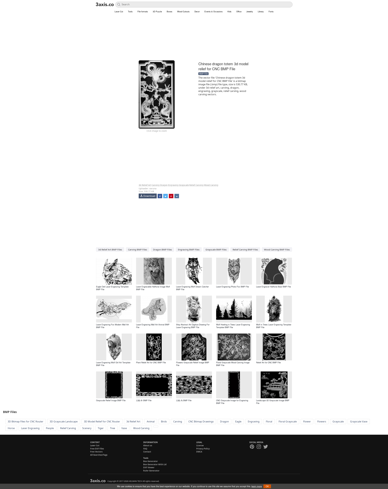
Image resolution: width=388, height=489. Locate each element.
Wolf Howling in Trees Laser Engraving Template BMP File (233, 326)
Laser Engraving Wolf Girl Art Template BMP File (113, 364)
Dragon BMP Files (162, 249)
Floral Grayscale (288, 421)
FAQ (145, 448)
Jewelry (249, 11)
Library (261, 11)
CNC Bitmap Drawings (201, 421)
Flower (307, 421)
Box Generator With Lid (154, 464)
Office (238, 11)
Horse (11, 428)
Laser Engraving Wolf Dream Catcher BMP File (192, 288)
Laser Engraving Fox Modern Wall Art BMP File (112, 326)
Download (149, 196)
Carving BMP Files (137, 249)
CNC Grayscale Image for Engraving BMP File (232, 402)
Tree (112, 428)
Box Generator (150, 461)
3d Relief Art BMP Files (110, 249)
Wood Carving (211, 185)
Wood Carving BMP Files (277, 249)
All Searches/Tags (98, 455)
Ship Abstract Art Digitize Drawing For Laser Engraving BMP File (192, 326)
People (50, 428)
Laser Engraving (30, 428)
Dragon (164, 185)
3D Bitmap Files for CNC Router (25, 421)
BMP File (203, 73)
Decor (197, 11)
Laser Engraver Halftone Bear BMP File (273, 286)
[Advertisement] (194, 38)
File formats (142, 11)
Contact (147, 451)
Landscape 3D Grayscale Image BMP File (272, 402)
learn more (256, 486)
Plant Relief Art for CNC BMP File (151, 362)
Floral (269, 421)
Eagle (238, 421)
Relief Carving (196, 185)
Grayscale (184, 185)
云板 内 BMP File (183, 400)
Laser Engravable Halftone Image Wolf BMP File (153, 288)
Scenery (86, 428)
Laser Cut (119, 11)
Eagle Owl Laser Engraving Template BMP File (112, 288)
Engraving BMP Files (188, 249)
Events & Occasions (213, 11)
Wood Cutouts (183, 11)
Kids (229, 11)
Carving (156, 185)
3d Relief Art (145, 185)
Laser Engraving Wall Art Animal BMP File (152, 326)
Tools (130, 11)
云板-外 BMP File (143, 400)
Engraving (173, 185)
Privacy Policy (203, 448)
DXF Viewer (148, 467)
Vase (124, 428)
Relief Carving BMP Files (245, 249)
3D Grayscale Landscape (64, 421)
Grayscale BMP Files (216, 249)
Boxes (169, 11)
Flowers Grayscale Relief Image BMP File (192, 364)
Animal (151, 421)
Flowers (321, 421)
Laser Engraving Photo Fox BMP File (232, 286)
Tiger (101, 428)
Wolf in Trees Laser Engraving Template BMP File (273, 326)
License (200, 445)
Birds (164, 421)
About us (147, 445)
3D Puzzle (157, 11)
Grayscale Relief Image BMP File (110, 400)
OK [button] (267, 486)
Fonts (271, 11)
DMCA (199, 451)
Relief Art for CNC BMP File (268, 362)
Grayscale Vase (358, 421)
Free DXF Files (97, 448)
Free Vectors (96, 451)
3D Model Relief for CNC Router (102, 421)
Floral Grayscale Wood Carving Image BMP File (232, 364)
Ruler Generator (151, 470)
